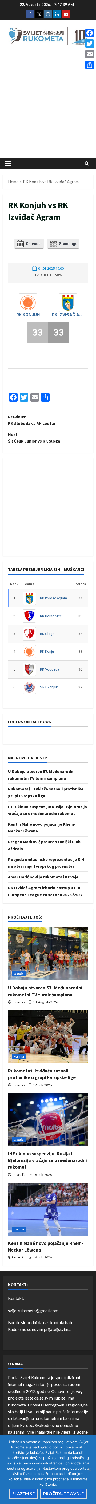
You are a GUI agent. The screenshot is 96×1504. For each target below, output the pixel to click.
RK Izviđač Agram (68, 314)
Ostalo (19, 974)
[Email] (89, 54)
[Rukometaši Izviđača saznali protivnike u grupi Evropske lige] (48, 1036)
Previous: (31, 420)
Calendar (34, 244)
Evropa (19, 1057)
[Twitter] (89, 43)
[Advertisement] (48, 103)
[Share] (89, 65)
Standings (68, 244)
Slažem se (23, 1493)
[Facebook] (89, 33)
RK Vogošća (49, 669)
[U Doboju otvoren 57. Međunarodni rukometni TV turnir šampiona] (48, 953)
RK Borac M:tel (51, 616)
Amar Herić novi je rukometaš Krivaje (43, 876)
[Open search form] (87, 163)
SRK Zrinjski (49, 687)
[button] (8, 163)
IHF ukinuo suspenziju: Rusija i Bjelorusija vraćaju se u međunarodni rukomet (47, 1160)
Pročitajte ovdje (63, 1493)
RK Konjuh (28, 314)
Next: (34, 438)
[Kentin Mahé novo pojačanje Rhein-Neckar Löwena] (48, 1209)
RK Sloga (47, 634)
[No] (89, 1469)
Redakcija (18, 1002)
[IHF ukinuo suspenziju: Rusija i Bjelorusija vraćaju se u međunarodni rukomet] (48, 1119)
